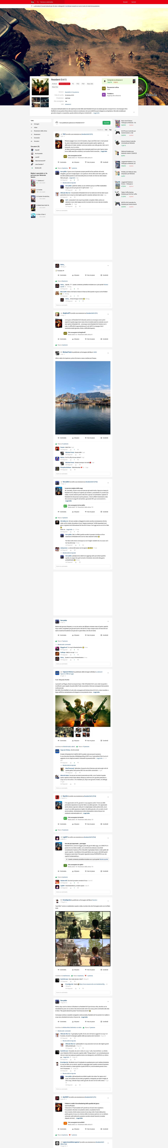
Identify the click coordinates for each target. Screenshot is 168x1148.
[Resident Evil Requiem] (75, 38)
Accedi (87, 29)
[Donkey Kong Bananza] (88, 38)
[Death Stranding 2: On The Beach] (79, 38)
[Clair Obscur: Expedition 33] (83, 38)
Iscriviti (81, 29)
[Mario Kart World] (92, 38)
